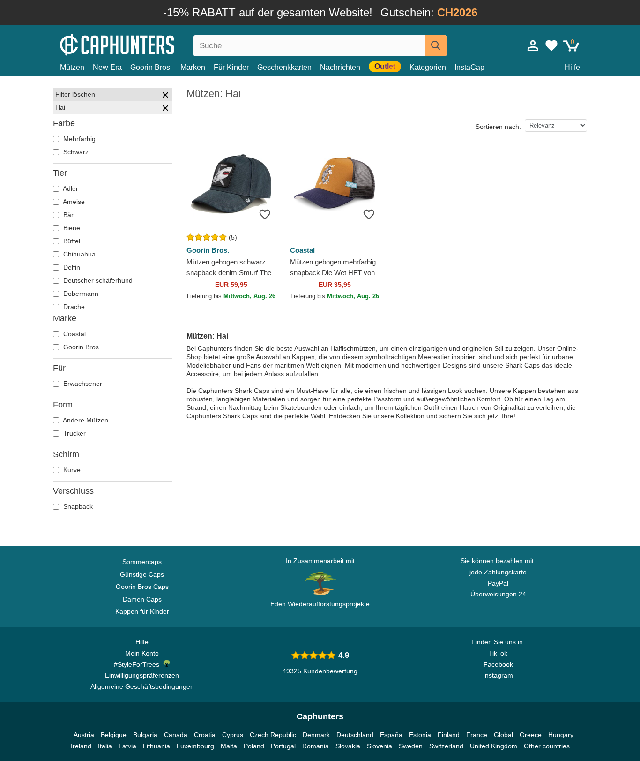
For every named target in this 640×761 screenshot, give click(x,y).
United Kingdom (493, 746)
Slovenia (379, 746)
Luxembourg (195, 746)
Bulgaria (145, 734)
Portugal (283, 746)
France (476, 734)
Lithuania (156, 746)
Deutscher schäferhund (97, 280)
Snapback (77, 506)
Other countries (547, 746)
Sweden (411, 746)
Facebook (498, 664)
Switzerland (446, 746)
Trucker (73, 433)
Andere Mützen (84, 420)
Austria (84, 734)
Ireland (81, 746)
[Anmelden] (533, 45)
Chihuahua (78, 254)
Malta (229, 746)
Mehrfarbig (78, 139)
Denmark (316, 734)
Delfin (70, 267)
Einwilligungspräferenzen (142, 675)
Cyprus (232, 734)
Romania (315, 746)
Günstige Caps (142, 574)
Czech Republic (273, 734)
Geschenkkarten (284, 67)
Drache (73, 306)
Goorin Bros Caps (142, 586)
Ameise (73, 201)
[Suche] (436, 45)
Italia (105, 746)
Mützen (72, 67)
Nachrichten (340, 67)
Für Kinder (231, 67)
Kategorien (427, 67)
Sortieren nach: (498, 126)
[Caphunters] (142, 44)
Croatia (205, 734)
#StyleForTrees (138, 664)
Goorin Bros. (151, 67)
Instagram (498, 675)
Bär (67, 215)
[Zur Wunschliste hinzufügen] (264, 214)
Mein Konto (142, 653)
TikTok (498, 653)
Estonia (420, 734)
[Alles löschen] (165, 96)
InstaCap (469, 67)
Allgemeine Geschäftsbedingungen (142, 686)
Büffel (70, 241)
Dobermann (79, 293)
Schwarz (75, 152)
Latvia (127, 746)
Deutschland (354, 734)
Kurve (71, 470)
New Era (107, 67)
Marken (192, 67)
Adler (69, 188)
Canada (175, 734)
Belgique (114, 734)
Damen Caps (142, 599)
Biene (70, 228)
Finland (449, 734)
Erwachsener (81, 383)
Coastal (73, 334)
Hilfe (572, 67)
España (391, 734)
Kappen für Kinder (142, 611)
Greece (531, 734)
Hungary (560, 734)
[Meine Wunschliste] (551, 45)
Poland (254, 746)
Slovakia (347, 746)
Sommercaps (142, 561)
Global (503, 734)
